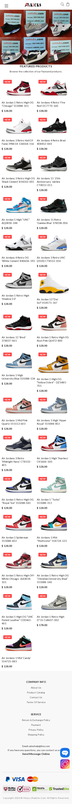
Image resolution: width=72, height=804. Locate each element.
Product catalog (36, 692)
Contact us (36, 697)
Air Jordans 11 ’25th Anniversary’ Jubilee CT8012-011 (48, 182)
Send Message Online (36, 753)
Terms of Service (36, 702)
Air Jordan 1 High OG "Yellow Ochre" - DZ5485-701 (52, 382)
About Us (36, 687)
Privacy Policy (35, 729)
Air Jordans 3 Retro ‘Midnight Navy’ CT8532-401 (16, 461)
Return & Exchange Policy (36, 720)
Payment (36, 724)
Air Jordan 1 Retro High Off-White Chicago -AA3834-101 (18, 579)
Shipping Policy (36, 734)
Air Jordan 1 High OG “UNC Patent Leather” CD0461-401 (17, 620)
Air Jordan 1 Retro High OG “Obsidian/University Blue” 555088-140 (53, 579)
